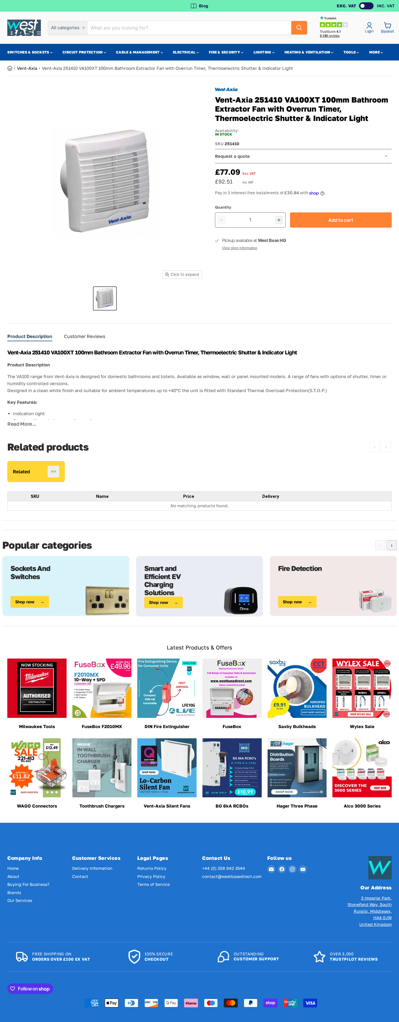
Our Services (19, 900)
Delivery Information (92, 868)
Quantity (223, 207)
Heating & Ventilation (307, 52)
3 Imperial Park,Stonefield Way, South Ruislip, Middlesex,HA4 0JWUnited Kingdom (370, 911)
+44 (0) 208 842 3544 (223, 868)
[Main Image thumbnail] (104, 298)
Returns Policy (151, 868)
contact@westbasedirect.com (231, 876)
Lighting (263, 52)
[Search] (299, 27)
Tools (350, 52)
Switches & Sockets (28, 52)
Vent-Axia (27, 68)
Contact (80, 876)
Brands (14, 892)
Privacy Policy (151, 876)
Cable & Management (138, 52)
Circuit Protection (83, 52)
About (13, 876)
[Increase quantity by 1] (279, 220)
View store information (239, 248)
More (375, 52)
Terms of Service (153, 884)
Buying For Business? (28, 884)
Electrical (185, 52)
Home (13, 868)
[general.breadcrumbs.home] (12, 68)
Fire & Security (225, 52)
